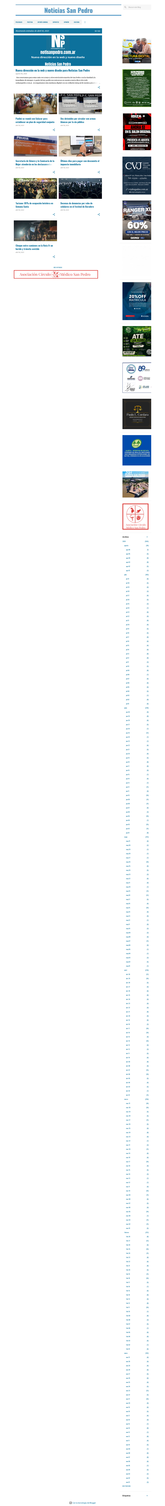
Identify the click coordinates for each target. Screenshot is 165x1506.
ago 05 (128, 554)
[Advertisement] (111, 69)
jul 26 (127, 599)
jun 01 (127, 832)
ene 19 (128, 1407)
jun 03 (128, 824)
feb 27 (128, 1240)
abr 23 (128, 1003)
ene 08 (128, 1453)
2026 (124, 541)
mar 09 (128, 1195)
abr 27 (128, 987)
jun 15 (127, 774)
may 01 (128, 966)
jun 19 (127, 758)
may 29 (128, 849)
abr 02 (128, 1091)
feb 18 (128, 1278)
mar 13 (128, 1178)
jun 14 (127, 778)
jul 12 (127, 658)
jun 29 (128, 716)
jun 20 (128, 753)
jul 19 (127, 628)
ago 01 (128, 570)
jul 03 (127, 695)
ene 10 (128, 1444)
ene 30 (128, 1361)
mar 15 (128, 1170)
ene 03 (128, 1474)
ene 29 (128, 1365)
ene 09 (128, 1449)
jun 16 (127, 770)
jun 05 (128, 816)
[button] (99, 87)
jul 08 (127, 674)
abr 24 (128, 999)
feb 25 (128, 1249)
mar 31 (128, 1103)
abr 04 (128, 1082)
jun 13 (127, 783)
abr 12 (128, 1049)
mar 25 (128, 1128)
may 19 (128, 891)
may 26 (128, 862)
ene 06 (128, 1461)
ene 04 (128, 1469)
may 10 (128, 928)
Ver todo (97, 31)
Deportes (56, 22)
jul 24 (127, 608)
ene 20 (128, 1403)
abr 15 (128, 1036)
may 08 (128, 937)
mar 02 (128, 1224)
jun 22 (128, 745)
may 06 (128, 945)
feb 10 (128, 1311)
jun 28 (128, 720)
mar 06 (128, 1207)
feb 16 (128, 1286)
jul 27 (127, 595)
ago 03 (128, 562)
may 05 (128, 949)
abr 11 (128, 1053)
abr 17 (128, 1028)
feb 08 (128, 1320)
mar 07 (128, 1203)
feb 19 (128, 1274)
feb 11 (128, 1307)
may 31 (128, 841)
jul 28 (127, 591)
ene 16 (128, 1419)
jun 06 (128, 812)
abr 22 (128, 1007)
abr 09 (128, 1061)
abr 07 (128, 1070)
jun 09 (128, 799)
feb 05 (128, 1332)
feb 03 (128, 1340)
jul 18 (127, 633)
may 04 (128, 953)
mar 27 (128, 1120)
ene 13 (128, 1432)
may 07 (128, 941)
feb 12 (128, 1303)
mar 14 (128, 1174)
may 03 (128, 957)
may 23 (128, 874)
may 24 (128, 870)
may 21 (128, 882)
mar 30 (128, 1107)
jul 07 (127, 678)
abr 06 (128, 1074)
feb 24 (128, 1253)
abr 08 (128, 1066)
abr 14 (128, 1041)
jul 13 (127, 653)
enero (126, 1353)
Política (30, 22)
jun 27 (128, 724)
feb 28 (128, 1236)
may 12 (128, 920)
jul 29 (127, 587)
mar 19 (128, 1153)
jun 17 (127, 766)
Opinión (66, 22)
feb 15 (128, 1290)
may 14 (128, 912)
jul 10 (127, 666)
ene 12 (128, 1436)
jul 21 (127, 620)
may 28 (128, 853)
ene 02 (128, 1478)
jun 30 (128, 712)
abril (125, 970)
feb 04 (128, 1336)
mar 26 (128, 1124)
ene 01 (128, 1482)
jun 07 (128, 808)
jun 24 (128, 737)
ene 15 (128, 1424)
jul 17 (127, 637)
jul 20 (127, 624)
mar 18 (128, 1157)
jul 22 (127, 616)
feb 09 (128, 1315)
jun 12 (127, 787)
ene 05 (128, 1465)
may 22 (128, 878)
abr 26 (128, 991)
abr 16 (128, 1032)
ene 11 (128, 1440)
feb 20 (128, 1270)
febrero (126, 1232)
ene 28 (128, 1370)
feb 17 (128, 1282)
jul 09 (127, 670)
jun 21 (127, 749)
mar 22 (128, 1141)
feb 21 (128, 1265)
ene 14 (128, 1428)
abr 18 (128, 1024)
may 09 (128, 932)
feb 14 (128, 1295)
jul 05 (127, 687)
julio (125, 574)
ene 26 (128, 1378)
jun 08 (128, 803)
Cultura (76, 22)
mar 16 (128, 1166)
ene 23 (128, 1390)
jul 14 (127, 649)
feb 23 (128, 1257)
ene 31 (128, 1357)
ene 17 (128, 1415)
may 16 (128, 903)
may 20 (128, 887)
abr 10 (128, 1057)
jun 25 (128, 733)
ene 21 (128, 1399)
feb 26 (128, 1245)
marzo (126, 1099)
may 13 (128, 916)
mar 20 (128, 1149)
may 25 (128, 866)
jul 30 (127, 583)
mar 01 (128, 1228)
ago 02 (128, 566)
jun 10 (127, 795)
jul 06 (127, 683)
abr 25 (128, 995)
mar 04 (128, 1215)
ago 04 (128, 558)
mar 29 (128, 1111)
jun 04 (128, 820)
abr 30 (128, 974)
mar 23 (128, 1136)
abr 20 (128, 1016)
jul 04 (127, 691)
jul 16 (127, 641)
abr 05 (128, 1078)
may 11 (128, 924)
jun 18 (127, 762)
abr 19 (128, 1020)
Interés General (43, 22)
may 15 (128, 907)
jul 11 (127, 662)
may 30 (128, 845)
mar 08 (128, 1199)
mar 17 (128, 1161)
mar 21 (128, 1145)
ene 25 (128, 1382)
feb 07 (128, 1324)
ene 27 (128, 1374)
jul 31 (127, 579)
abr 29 (128, 978)
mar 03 (128, 1220)
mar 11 (128, 1186)
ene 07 (128, 1457)
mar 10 (128, 1190)
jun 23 (128, 741)
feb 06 (128, 1328)
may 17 (128, 899)
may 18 (128, 895)
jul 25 (127, 604)
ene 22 (128, 1394)
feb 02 (128, 1345)
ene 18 (128, 1411)
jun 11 (127, 791)
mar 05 (128, 1211)
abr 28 (128, 982)
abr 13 (128, 1045)
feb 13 (128, 1299)
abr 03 (128, 1086)
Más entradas (58, 267)
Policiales (19, 22)
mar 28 (128, 1116)
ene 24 (128, 1386)
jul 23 (127, 612)
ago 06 (128, 549)
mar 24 (128, 1132)
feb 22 (128, 1261)
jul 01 (127, 703)
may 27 (128, 857)
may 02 (128, 962)
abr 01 (128, 1095)
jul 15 (127, 645)
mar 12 (128, 1182)
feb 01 (128, 1349)
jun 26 (128, 728)
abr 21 (128, 1011)
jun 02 (128, 828)
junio (125, 708)
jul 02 (127, 699)
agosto (126, 545)
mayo (125, 837)
